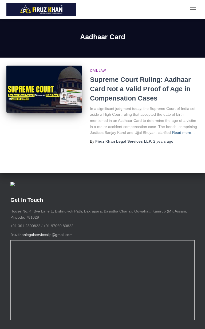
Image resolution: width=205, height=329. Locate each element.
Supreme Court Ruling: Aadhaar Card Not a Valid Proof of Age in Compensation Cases (140, 89)
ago (163, 141)
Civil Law (98, 71)
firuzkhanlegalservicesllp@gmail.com (41, 234)
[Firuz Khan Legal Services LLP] (43, 9)
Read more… (183, 132)
